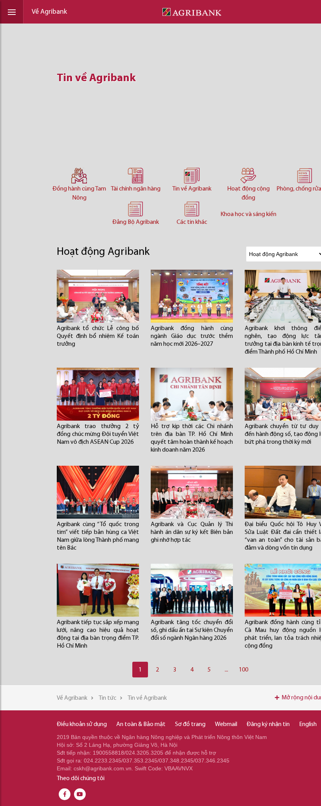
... (226, 670)
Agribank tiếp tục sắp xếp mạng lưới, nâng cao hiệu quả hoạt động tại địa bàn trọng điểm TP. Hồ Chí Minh (98, 634)
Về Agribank (49, 12)
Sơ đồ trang (190, 724)
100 (243, 670)
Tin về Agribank (191, 189)
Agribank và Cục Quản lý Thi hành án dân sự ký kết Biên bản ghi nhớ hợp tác (192, 532)
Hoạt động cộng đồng (248, 193)
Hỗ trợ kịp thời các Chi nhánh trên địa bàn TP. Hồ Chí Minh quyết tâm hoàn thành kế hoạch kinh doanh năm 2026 (192, 438)
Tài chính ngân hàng (135, 189)
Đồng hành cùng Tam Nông (79, 193)
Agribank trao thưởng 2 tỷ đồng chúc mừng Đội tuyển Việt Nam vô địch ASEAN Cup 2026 (98, 434)
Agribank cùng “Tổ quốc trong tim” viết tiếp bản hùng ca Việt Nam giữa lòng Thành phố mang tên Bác (98, 536)
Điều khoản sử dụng (82, 724)
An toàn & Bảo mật (141, 724)
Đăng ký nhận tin (268, 724)
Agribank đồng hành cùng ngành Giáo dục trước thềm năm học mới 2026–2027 (192, 336)
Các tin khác (192, 222)
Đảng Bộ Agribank (135, 222)
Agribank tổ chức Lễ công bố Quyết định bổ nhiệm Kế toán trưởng (98, 336)
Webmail (226, 724)
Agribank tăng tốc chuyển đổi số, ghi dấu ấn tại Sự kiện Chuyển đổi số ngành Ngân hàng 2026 (192, 630)
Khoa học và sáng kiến (248, 214)
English (308, 724)
